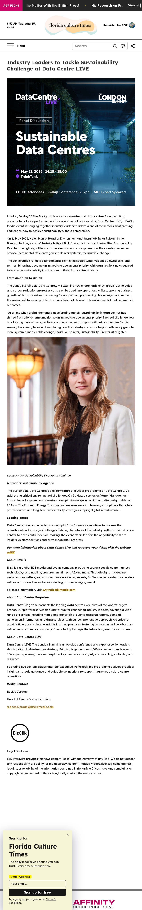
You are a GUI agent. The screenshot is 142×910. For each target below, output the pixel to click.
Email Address (20, 876)
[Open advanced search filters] (123, 46)
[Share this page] (132, 45)
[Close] (67, 834)
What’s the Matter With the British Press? (47, 5)
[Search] (115, 46)
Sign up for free (37, 892)
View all (133, 5)
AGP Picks (11, 5)
